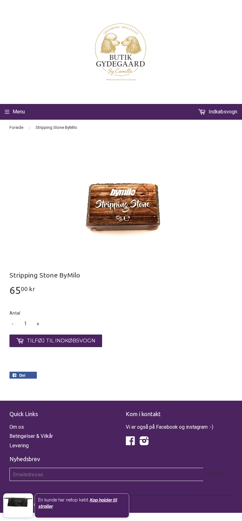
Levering (19, 446)
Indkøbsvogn (222, 112)
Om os (16, 427)
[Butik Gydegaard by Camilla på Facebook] (130, 443)
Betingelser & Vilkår (31, 436)
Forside (16, 127)
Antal (14, 313)
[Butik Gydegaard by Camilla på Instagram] (144, 443)
